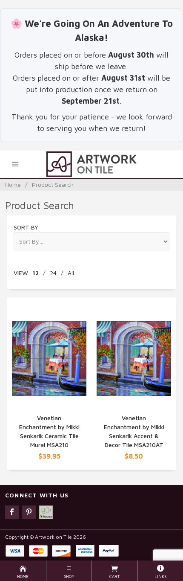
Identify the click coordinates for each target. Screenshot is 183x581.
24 (53, 272)
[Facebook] (12, 512)
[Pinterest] (29, 512)
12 (35, 272)
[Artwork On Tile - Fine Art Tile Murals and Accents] (91, 164)
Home (13, 184)
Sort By (26, 227)
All (71, 272)
